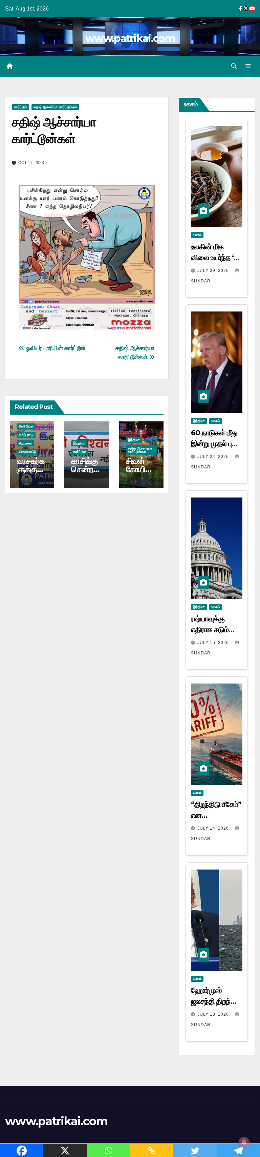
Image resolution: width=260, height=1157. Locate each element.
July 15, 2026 (213, 642)
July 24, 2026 (213, 456)
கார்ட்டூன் (20, 107)
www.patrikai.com (130, 38)
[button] (234, 66)
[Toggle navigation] (248, 66)
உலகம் (197, 235)
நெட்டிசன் (25, 443)
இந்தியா (79, 443)
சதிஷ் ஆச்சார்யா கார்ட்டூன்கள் (55, 107)
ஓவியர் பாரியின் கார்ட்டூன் (54, 348)
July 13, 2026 (213, 1014)
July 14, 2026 (213, 828)
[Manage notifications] (244, 1142)
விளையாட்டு (27, 452)
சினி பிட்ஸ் (26, 426)
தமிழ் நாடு (26, 435)
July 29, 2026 (213, 270)
